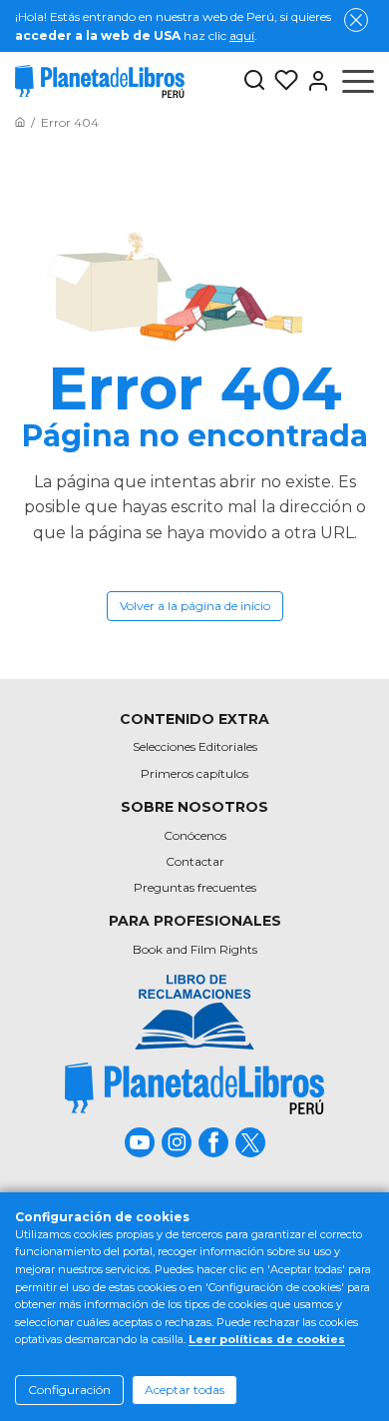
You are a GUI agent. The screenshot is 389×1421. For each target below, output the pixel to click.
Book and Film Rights (195, 949)
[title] (194, 1088)
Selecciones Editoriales (195, 746)
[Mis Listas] (282, 81)
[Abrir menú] (358, 81)
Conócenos (195, 835)
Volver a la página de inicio (195, 605)
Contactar (195, 861)
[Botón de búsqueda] (254, 81)
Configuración (69, 1389)
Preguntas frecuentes (195, 887)
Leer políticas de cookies (267, 1339)
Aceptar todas (184, 1389)
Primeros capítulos (194, 773)
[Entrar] (314, 81)
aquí (241, 35)
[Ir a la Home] (20, 122)
